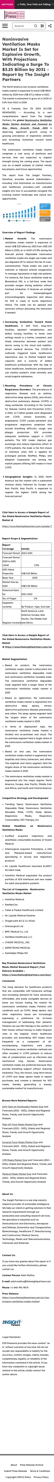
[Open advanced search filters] (42, 26)
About (14, 1464)
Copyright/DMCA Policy (18, 1477)
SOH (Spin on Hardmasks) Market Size (22, 1106)
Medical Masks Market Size (16, 1174)
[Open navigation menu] (5, 26)
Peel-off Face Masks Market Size (20, 1124)
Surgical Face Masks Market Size (20, 1142)
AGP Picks (7, 4)
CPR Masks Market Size (14, 1160)
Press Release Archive (31, 1464)
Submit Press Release (15, 1471)
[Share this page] (50, 26)
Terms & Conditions (40, 1471)
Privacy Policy (41, 1477)
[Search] (35, 26)
